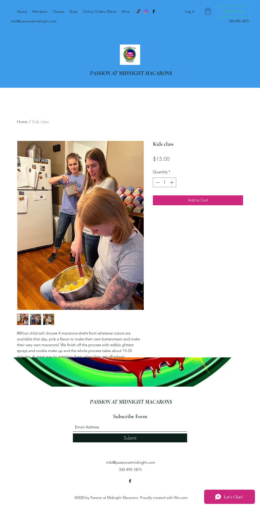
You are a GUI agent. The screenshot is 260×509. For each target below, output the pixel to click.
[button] (208, 11)
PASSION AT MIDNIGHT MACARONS (131, 73)
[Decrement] (157, 182)
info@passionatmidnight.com (34, 21)
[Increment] (172, 182)
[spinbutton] (164, 182)
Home (22, 121)
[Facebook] (130, 481)
